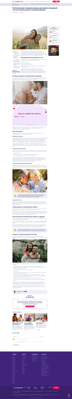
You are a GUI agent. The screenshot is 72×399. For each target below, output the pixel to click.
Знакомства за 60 (34, 359)
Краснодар (23, 358)
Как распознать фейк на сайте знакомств (41, 323)
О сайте (14, 391)
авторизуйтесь (41, 336)
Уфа (22, 359)
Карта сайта (56, 391)
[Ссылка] (24, 341)
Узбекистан (14, 373)
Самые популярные (44, 356)
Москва (23, 355)
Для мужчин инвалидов (44, 372)
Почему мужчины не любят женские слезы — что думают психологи (17, 323)
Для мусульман (43, 373)
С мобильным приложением (45, 374)
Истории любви (31, 1)
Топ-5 (42, 359)
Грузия (13, 356)
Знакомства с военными (45, 366)
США (13, 377)
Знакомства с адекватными (45, 368)
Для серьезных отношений (45, 357)
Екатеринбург (24, 369)
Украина (13, 369)
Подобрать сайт (56, 1)
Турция (13, 359)
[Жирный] (16, 341)
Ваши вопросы (37, 1)
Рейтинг (18, 391)
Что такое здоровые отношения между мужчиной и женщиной (28, 323)
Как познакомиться (15, 12)
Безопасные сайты (44, 358)
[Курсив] (17, 341)
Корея (13, 375)
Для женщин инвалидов (44, 371)
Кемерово (23, 372)
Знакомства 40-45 (34, 357)
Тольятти (23, 371)
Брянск (23, 367)
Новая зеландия (14, 371)
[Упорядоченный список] (20, 341)
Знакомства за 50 (34, 358)
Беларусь (13, 368)
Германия (13, 358)
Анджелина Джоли (21, 291)
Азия (13, 372)
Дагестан (13, 370)
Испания (13, 378)
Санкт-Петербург (24, 356)
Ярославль (23, 357)
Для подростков (34, 355)
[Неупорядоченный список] (21, 341)
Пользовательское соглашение (39, 391)
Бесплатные (43, 355)
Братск (23, 366)
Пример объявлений (44, 375)
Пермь (23, 370)
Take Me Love (55, 35)
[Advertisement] (36, 20)
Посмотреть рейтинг (30, 306)
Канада (13, 366)
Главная (27, 1)
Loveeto (54, 30)
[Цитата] (23, 341)
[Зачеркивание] (19, 341)
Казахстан (13, 367)
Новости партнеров (16, 392)
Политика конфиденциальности (27, 391)
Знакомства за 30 (34, 356)
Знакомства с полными (44, 367)
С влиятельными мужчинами (43, 370)
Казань (23, 368)
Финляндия (14, 374)
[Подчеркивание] (18, 341)
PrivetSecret (54, 40)
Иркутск (23, 373)
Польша (13, 355)
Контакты (48, 1)
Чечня (13, 376)
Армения (13, 357)
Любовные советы (43, 1)
